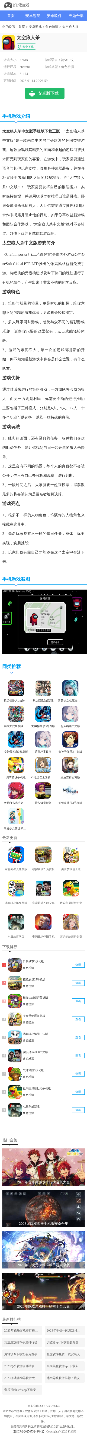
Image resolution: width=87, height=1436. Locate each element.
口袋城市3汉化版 (33, 961)
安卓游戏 (32, 16)
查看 (78, 964)
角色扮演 (51, 27)
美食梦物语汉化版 (34, 1015)
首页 (11, 16)
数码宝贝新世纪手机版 (37, 1088)
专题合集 (76, 16)
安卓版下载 (48, 93)
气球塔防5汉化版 (33, 1070)
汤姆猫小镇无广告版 (35, 1034)
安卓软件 (54, 16)
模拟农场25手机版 (34, 979)
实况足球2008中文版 (35, 1052)
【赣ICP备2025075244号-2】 (28, 1431)
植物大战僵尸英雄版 (35, 997)
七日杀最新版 (31, 1106)
